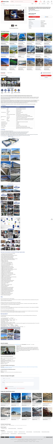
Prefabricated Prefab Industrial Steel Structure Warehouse (39, 67)
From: (4, 378)
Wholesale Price (30, 439)
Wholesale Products (26, 439)
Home (1, 5)
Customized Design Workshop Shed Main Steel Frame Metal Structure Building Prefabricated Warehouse (5, 54)
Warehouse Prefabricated (13, 433)
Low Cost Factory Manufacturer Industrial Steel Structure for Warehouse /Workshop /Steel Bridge (5, 404)
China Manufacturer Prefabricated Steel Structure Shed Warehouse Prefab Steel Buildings (36, 404)
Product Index (38, 439)
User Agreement (30, 441)
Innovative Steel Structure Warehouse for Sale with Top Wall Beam (39, 54)
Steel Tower (10, 367)
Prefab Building (2, 367)
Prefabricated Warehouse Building (12, 428)
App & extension (43, 3)
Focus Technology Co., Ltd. (21, 441)
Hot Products (12, 439)
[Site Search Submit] (36, 1)
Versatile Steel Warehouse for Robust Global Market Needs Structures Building (47, 42)
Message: (4, 382)
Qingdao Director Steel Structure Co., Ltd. (34, 10)
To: (4, 380)
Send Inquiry (34, 16)
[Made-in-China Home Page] (5, 1)
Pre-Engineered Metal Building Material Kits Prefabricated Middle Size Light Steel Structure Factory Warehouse (4, 42)
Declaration (34, 441)
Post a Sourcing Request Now (21, 388)
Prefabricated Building (12, 5)
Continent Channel (35, 439)
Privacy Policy (37, 441)
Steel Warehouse (7, 367)
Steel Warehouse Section (4, 428)
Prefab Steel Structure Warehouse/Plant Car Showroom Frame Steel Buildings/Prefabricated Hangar (47, 404)
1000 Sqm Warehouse (19, 428)
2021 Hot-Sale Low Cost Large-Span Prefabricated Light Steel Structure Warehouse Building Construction (15, 404)
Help (39, 3)
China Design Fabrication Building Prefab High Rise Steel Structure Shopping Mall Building (15, 418)
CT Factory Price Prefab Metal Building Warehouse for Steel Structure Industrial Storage (13, 67)
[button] (44, 1)
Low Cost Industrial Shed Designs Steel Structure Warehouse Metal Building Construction (47, 418)
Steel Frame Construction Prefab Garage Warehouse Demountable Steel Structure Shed (5, 418)
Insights (41, 439)
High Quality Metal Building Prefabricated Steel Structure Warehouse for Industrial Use (47, 67)
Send (6, 388)
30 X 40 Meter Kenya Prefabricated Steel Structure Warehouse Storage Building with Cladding (31, 54)
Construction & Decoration (6, 5)
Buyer (35, 3)
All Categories (3, 3)
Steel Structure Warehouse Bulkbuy (22, 433)
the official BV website (17, 344)
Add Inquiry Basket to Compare (14, 28)
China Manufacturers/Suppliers (21, 439)
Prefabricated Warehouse (18, 5)
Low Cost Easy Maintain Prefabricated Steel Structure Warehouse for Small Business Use (31, 67)
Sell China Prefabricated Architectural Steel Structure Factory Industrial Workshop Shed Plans (36, 418)
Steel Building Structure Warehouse (5, 433)
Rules (51, 3)
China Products (15, 439)
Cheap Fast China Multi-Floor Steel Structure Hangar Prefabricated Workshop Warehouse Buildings (26, 418)
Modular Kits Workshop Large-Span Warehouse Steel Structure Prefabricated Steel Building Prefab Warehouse (31, 42)
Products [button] (12, 1)
